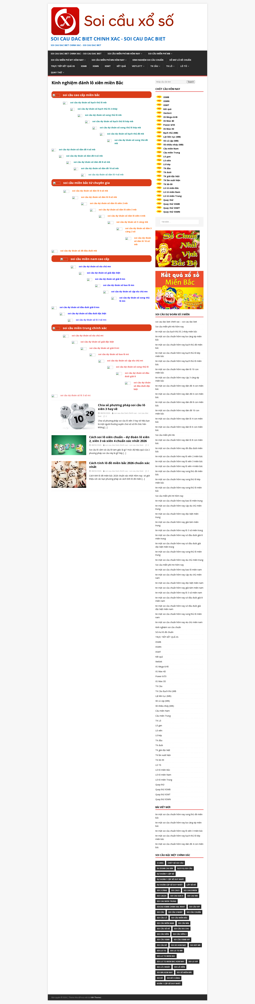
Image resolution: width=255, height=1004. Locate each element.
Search (191, 82)
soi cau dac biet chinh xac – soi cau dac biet (76, 53)
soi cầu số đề (163, 928)
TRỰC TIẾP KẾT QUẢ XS (63, 66)
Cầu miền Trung (171, 152)
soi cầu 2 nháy (175, 912)
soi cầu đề (162, 945)
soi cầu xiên (163, 934)
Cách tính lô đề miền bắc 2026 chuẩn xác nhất (119, 465)
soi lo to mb (176, 950)
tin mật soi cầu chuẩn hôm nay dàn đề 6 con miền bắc (179, 395)
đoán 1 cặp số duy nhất (169, 983)
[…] (105, 427)
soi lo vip (193, 961)
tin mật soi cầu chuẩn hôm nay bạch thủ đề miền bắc (178, 346)
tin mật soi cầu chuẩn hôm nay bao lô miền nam (178, 569)
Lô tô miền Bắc (171, 188)
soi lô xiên (179, 967)
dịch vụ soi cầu (184, 868)
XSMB (84, 66)
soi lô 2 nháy (163, 967)
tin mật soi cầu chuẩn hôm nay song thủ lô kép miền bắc (177, 481)
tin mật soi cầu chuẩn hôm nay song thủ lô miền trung (178, 553)
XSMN (96, 66)
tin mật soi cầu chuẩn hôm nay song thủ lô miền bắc (178, 489)
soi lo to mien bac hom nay (170, 961)
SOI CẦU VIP (194, 906)
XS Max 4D (168, 120)
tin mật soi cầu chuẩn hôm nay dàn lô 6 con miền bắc (179, 428)
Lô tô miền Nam (171, 192)
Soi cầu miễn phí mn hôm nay (108, 59)
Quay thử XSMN (171, 211)
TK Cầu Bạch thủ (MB (165, 691)
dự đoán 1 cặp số (165, 874)
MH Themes (96, 997)
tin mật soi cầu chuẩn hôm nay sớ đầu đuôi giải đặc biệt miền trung (178, 545)
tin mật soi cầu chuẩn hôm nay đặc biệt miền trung (176, 515)
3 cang (160, 863)
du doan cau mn (165, 868)
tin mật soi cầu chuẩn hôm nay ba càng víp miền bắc (178, 338)
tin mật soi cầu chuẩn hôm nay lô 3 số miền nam (178, 592)
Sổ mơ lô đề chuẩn (180, 59)
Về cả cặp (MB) (171, 140)
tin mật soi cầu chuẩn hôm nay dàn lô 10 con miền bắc (176, 371)
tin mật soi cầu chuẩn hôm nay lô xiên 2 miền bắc (179, 456)
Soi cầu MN (183, 923)
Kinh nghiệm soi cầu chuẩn (148, 59)
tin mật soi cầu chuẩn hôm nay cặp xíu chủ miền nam (178, 576)
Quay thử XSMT (171, 208)
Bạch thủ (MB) (170, 132)
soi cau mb (192, 896)
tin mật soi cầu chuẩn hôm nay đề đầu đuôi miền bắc (178, 450)
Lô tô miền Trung (172, 196)
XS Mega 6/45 (170, 117)
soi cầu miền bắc (179, 917)
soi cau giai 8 (176, 896)
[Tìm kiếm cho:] (179, 221)
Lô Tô (183, 66)
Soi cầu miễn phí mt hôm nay (67, 59)
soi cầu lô (162, 917)
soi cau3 (175, 890)
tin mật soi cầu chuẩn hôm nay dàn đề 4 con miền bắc (179, 387)
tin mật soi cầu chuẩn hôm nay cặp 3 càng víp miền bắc (177, 379)
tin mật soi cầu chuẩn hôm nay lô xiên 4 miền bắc (179, 466)
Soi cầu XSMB (163, 939)
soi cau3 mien (190, 890)
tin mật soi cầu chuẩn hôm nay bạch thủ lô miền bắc (178, 363)
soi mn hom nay (165, 972)
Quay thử (56, 72)
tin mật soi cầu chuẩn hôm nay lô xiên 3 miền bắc (179, 461)
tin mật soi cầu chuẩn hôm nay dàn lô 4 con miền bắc (179, 420)
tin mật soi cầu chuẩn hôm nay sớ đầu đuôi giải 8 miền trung (179, 537)
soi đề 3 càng (173, 978)
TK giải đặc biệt (171, 176)
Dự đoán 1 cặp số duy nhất (170, 879)
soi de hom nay (178, 945)
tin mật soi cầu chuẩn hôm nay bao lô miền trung (178, 500)
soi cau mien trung (166, 901)
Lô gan (167, 156)
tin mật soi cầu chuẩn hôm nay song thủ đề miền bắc (178, 473)
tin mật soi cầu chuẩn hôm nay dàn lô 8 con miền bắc (179, 442)
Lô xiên (167, 160)
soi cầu (160, 912)
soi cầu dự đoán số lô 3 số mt (75, 395)
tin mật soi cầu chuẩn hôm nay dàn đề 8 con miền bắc (179, 404)
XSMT (108, 66)
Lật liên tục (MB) (172, 136)
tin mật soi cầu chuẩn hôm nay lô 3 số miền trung (179, 530)
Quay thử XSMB (171, 204)
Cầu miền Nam (171, 148)
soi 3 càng (162, 890)
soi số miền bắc (184, 972)
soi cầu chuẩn (194, 912)
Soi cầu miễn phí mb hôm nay (124, 53)
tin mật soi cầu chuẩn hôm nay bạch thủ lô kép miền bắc (177, 355)
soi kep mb (195, 945)
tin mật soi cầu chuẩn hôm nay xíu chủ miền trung (179, 559)
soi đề (160, 978)
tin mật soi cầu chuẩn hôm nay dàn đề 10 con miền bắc (177, 412)
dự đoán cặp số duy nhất (170, 884)
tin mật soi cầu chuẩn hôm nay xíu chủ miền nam (178, 622)
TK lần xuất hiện (171, 180)
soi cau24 (161, 896)
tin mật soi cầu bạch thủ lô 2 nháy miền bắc (176, 331)
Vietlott (137, 66)
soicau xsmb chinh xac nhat (171, 906)
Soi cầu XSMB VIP (182, 939)
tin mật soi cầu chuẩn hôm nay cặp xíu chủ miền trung (178, 507)
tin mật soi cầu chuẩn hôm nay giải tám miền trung (176, 524)
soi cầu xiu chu (181, 928)
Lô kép (166, 164)
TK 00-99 (167, 184)
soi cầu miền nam (165, 923)
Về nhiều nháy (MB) (173, 144)
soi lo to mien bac (166, 956)
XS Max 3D (168, 128)
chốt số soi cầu (175, 863)
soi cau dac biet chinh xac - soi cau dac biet (124, 445)
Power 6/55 (169, 124)
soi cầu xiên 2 (179, 934)
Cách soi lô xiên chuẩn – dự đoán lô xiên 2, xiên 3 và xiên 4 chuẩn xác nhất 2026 (119, 439)
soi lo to (161, 950)
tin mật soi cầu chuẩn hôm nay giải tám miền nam (179, 587)
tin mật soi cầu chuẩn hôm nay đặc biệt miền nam (179, 582)
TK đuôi (167, 172)
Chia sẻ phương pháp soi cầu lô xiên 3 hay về (121, 407)
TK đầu (167, 168)
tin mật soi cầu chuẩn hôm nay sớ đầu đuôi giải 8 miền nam (179, 599)
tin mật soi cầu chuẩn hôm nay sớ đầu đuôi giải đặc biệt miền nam (178, 607)
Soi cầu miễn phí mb (159, 53)
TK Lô (169, 66)
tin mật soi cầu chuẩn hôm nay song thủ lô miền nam (178, 616)
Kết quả (121, 66)
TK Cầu (154, 66)
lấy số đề (191, 884)
